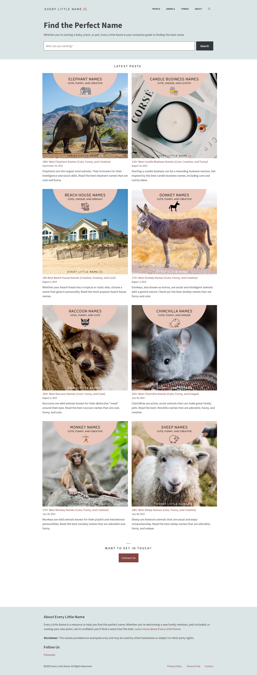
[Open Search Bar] (209, 8)
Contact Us (128, 558)
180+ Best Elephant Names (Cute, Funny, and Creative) (76, 161)
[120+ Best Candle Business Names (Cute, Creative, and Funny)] (174, 116)
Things (185, 8)
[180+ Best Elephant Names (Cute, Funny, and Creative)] (85, 116)
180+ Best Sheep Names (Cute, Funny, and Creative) (164, 510)
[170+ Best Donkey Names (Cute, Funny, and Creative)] (174, 232)
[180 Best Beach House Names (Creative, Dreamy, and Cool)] (85, 232)
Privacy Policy (174, 666)
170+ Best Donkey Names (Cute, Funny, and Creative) (165, 278)
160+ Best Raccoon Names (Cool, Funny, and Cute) (73, 394)
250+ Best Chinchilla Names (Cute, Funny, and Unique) (165, 394)
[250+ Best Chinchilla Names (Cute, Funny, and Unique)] (174, 348)
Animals (170, 8)
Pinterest (49, 655)
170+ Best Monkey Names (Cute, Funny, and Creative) (75, 510)
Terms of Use (193, 666)
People (156, 8)
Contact (209, 666)
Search (204, 46)
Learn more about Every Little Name (158, 629)
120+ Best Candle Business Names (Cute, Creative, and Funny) (170, 161)
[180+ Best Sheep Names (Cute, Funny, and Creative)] (174, 464)
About (198, 8)
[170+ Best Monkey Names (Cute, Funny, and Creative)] (85, 464)
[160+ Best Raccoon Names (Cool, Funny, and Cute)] (85, 348)
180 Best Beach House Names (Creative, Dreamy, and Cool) (79, 278)
